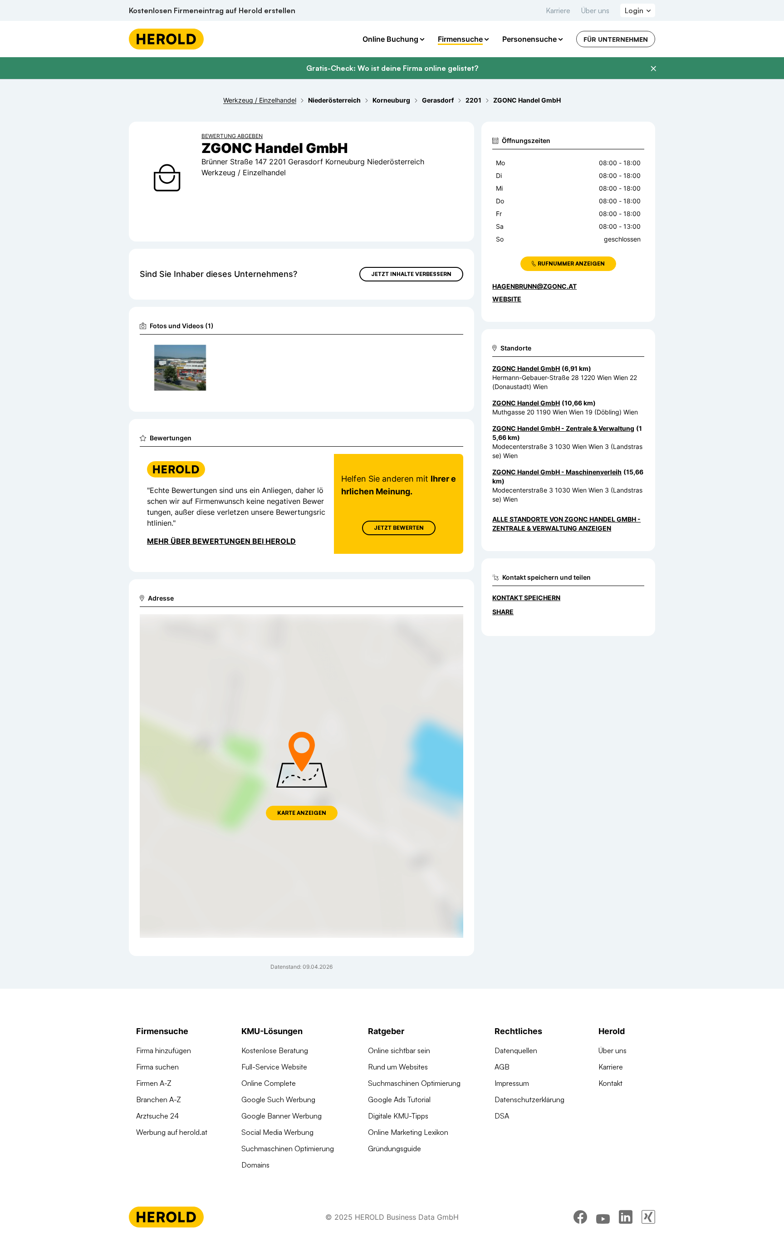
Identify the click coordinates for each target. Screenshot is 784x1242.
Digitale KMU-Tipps (398, 1115)
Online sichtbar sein (399, 1050)
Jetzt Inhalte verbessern (411, 274)
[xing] (648, 1217)
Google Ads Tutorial (399, 1099)
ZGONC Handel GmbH (526, 368)
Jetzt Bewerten (399, 527)
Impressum (512, 1083)
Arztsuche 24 (157, 1115)
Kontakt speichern (526, 597)
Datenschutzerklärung (529, 1099)
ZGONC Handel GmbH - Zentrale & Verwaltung (563, 428)
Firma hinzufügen (163, 1050)
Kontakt (610, 1083)
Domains (255, 1164)
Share (503, 612)
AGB (502, 1066)
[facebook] (580, 1217)
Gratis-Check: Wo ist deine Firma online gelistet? (392, 68)
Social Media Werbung (277, 1132)
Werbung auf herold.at (171, 1132)
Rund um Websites (398, 1066)
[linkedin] (625, 1217)
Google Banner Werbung (281, 1115)
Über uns (595, 10)
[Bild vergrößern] (198, 352)
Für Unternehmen (615, 39)
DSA (502, 1115)
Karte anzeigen (301, 812)
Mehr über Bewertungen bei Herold (221, 541)
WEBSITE (506, 299)
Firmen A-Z (154, 1083)
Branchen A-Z (158, 1099)
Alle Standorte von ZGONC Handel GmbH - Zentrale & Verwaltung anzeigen (566, 523)
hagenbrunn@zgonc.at (534, 286)
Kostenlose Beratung (274, 1050)
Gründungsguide (394, 1148)
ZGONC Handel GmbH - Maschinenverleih (557, 472)
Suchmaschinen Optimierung (287, 1148)
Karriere (558, 10)
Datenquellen (516, 1050)
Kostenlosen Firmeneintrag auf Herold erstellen (212, 10)
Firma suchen (157, 1066)
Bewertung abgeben (232, 136)
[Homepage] (166, 39)
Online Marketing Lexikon (408, 1132)
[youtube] (603, 1217)
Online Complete (268, 1083)
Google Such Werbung (278, 1099)
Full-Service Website (274, 1066)
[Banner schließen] (653, 68)
